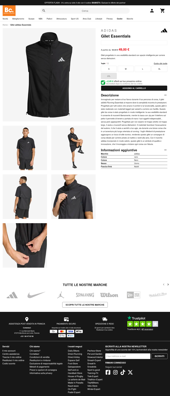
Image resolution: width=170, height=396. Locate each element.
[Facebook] (108, 373)
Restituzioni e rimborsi (40, 360)
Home (5, 24)
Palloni (49, 18)
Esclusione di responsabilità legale (46, 363)
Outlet (119, 18)
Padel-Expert (74, 392)
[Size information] (108, 63)
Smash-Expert (94, 360)
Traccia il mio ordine (11, 357)
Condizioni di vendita (40, 357)
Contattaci (27, 328)
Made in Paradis (75, 382)
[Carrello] (162, 10)
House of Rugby (75, 376)
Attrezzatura (61, 18)
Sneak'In (91, 363)
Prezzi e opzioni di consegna (43, 369)
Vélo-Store (92, 385)
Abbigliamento (18, 18)
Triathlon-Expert (94, 379)
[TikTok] (123, 373)
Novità (5, 18)
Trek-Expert (92, 376)
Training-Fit (92, 373)
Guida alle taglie (160, 63)
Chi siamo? (35, 350)
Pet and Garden (94, 353)
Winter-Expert (93, 389)
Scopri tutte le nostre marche (85, 304)
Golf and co (73, 369)
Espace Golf (73, 360)
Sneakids (91, 366)
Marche (130, 18)
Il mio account (8, 350)
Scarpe (31, 18)
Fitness (110, 18)
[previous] (164, 285)
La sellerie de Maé (76, 379)
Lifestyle (98, 18)
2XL (108, 76)
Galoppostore (74, 366)
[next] (168, 285)
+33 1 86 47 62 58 (26, 336)
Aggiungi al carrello (134, 88)
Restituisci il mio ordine (13, 360)
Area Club (87, 18)
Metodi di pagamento (39, 366)
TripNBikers (93, 382)
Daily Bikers (73, 350)
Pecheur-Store (94, 350)
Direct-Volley (74, 357)
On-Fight (72, 389)
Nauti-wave (73, 385)
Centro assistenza (10, 353)
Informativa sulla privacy (41, 373)
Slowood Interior (95, 357)
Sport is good (93, 369)
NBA (40, 18)
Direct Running (75, 353)
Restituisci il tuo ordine (104, 330)
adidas (109, 30)
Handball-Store (75, 373)
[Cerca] (44, 11)
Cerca (85, 10)
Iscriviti (159, 356)
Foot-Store (73, 363)
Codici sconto (8, 363)
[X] (130, 373)
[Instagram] (115, 373)
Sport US (74, 18)
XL (159, 69)
